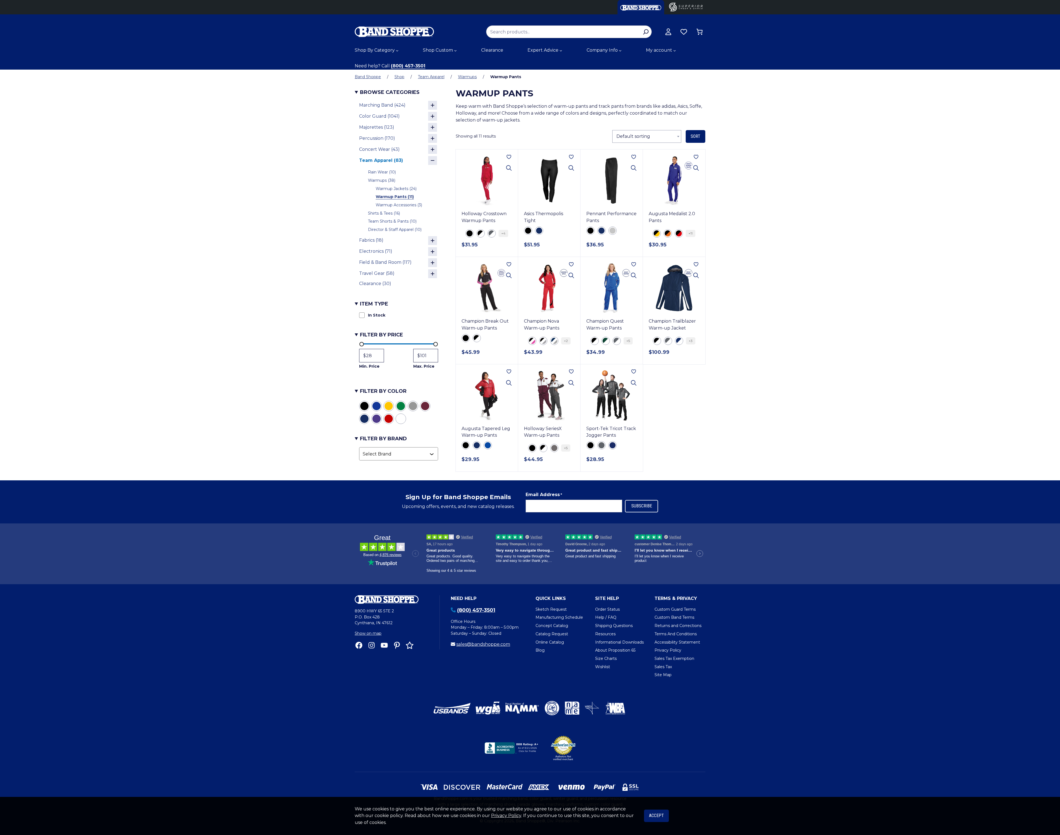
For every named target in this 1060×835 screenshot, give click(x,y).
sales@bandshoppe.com (483, 644)
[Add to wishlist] (508, 157)
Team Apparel (431, 76)
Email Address (544, 494)
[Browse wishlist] (683, 31)
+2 (566, 341)
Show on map (368, 633)
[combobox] (396, 454)
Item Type (374, 304)
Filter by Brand (383, 439)
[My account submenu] (674, 50)
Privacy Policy (506, 815)
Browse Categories (390, 92)
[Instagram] (371, 645)
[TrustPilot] (410, 645)
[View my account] (668, 31)
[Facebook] (359, 645)
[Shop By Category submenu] (397, 50)
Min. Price (369, 366)
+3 (691, 341)
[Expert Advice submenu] (561, 50)
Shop (399, 76)
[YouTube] (384, 645)
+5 (628, 341)
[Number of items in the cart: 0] (699, 32)
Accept (656, 815)
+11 (690, 233)
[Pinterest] (397, 645)
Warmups (467, 76)
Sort (695, 136)
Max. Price (423, 366)
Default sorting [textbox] (633, 136)
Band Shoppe (368, 76)
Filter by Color (383, 391)
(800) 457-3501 (408, 66)
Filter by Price (381, 335)
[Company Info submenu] (620, 50)
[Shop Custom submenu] (455, 50)
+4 (503, 233)
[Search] (646, 31)
